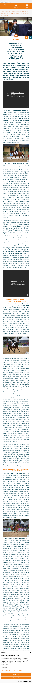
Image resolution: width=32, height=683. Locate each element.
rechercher (16, 7)
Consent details (5, 670)
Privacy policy (18, 670)
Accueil (5, 7)
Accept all (16, 674)
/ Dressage (12, 11)
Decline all (16, 678)
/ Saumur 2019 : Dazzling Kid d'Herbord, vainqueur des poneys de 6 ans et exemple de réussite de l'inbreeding (15, 13)
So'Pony (22, 1)
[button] (16, 6)
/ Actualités (7, 11)
